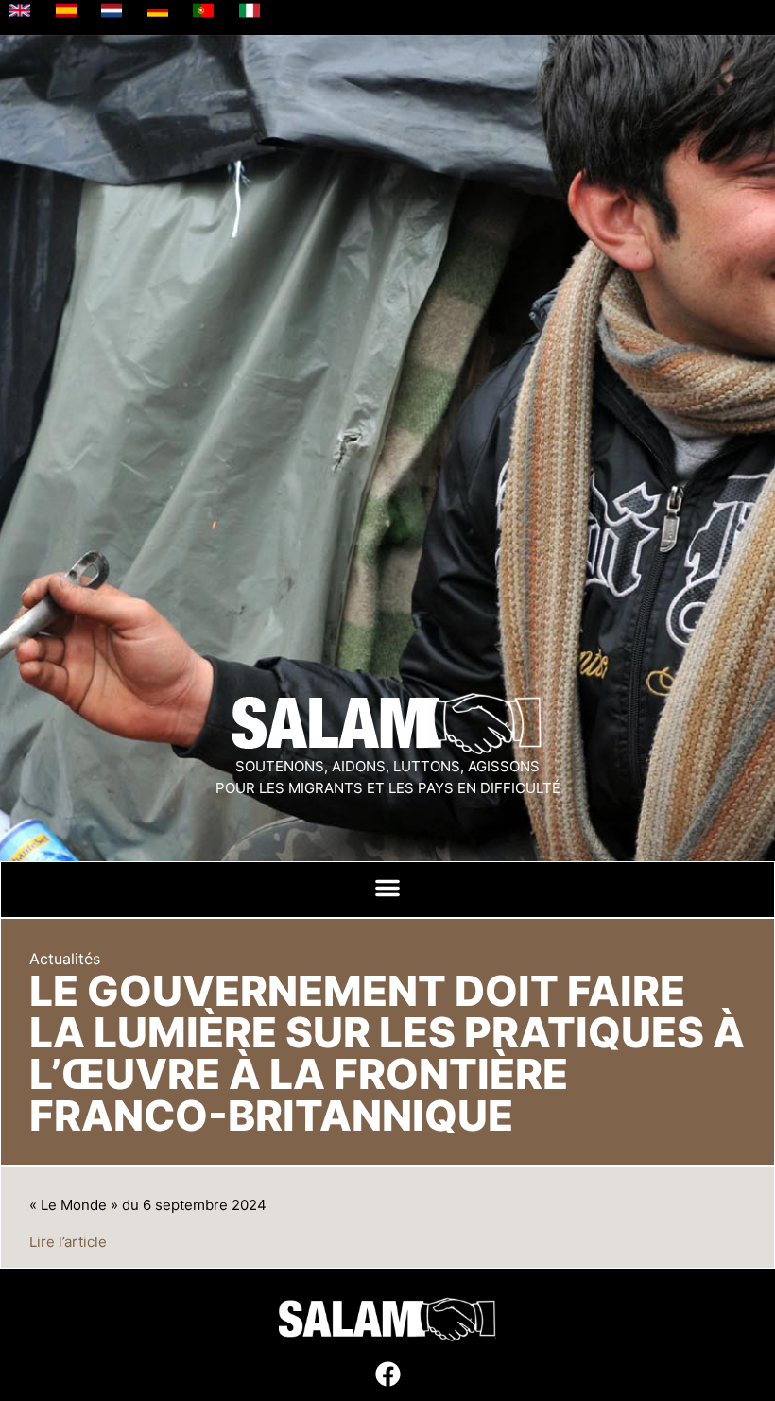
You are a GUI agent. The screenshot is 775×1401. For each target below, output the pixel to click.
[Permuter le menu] (387, 887)
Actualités (64, 958)
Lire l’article (68, 1242)
